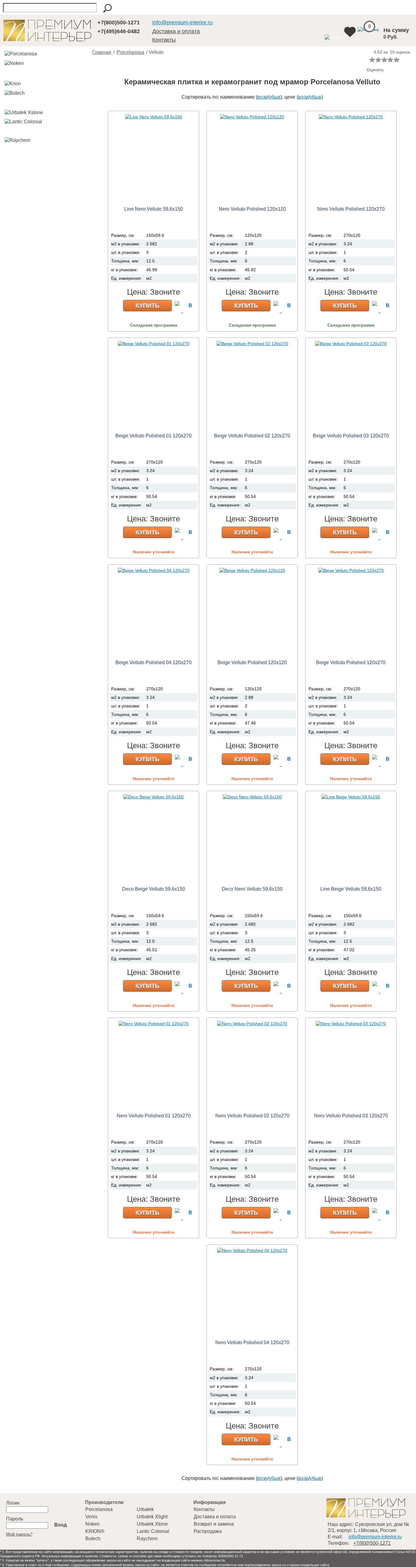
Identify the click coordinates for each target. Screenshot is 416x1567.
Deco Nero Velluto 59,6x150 (252, 889)
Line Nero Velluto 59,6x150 (153, 209)
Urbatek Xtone (152, 1524)
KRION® (94, 1531)
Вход (60, 1524)
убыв (274, 97)
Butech (92, 1538)
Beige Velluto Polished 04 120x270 (153, 662)
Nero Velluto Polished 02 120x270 (252, 1115)
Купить (147, 305)
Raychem (147, 1538)
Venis (91, 1516)
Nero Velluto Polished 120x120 (252, 209)
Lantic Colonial (153, 1531)
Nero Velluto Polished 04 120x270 (252, 1342)
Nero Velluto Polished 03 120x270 (351, 1115)
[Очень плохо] (372, 60)
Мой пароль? (19, 1534)
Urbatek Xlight (152, 1516)
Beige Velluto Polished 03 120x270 (351, 435)
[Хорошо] (390, 60)
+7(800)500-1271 (118, 22)
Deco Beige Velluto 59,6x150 (153, 889)
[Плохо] (378, 60)
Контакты (164, 40)
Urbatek (145, 1509)
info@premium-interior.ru (182, 22)
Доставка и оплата (176, 31)
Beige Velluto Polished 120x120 (252, 662)
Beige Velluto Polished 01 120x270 (153, 435)
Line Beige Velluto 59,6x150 (350, 889)
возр (262, 97)
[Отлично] (396, 60)
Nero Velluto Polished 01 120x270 (154, 1115)
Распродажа (208, 1531)
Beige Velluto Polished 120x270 (351, 662)
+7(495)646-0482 (118, 31)
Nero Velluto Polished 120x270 (351, 209)
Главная (101, 52)
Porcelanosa (130, 52)
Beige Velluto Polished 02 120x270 (252, 435)
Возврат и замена (214, 1524)
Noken (92, 1524)
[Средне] (384, 60)
